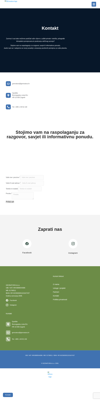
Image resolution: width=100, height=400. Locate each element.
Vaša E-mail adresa (13, 183)
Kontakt (8, 395)
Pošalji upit (10, 202)
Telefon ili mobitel (12, 189)
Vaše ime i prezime (13, 177)
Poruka (9, 193)
